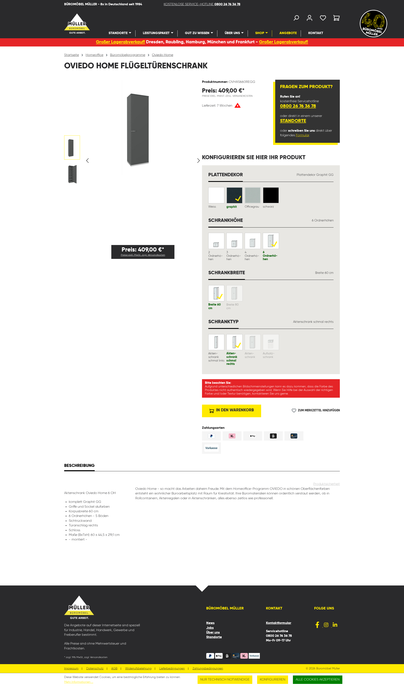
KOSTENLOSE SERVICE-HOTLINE (202, 4)
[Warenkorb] (335, 19)
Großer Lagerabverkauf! (120, 42)
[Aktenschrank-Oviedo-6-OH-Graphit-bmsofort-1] (143, 127)
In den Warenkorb (234, 410)
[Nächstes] (198, 160)
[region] (133, 161)
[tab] (79, 466)
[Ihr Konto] (309, 19)
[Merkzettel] (323, 19)
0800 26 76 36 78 (298, 106)
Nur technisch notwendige (225, 679)
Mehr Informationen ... (78, 682)
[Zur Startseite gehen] (71, 23)
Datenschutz (95, 668)
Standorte (293, 121)
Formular (302, 135)
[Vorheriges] (87, 160)
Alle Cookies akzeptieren (318, 679)
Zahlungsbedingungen (208, 668)
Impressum (71, 668)
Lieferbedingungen (172, 668)
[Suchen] (296, 19)
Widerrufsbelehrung (138, 668)
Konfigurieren (272, 679)
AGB (114, 668)
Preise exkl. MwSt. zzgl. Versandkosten (143, 255)
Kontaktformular (278, 623)
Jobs (210, 628)
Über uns (213, 632)
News (210, 623)
